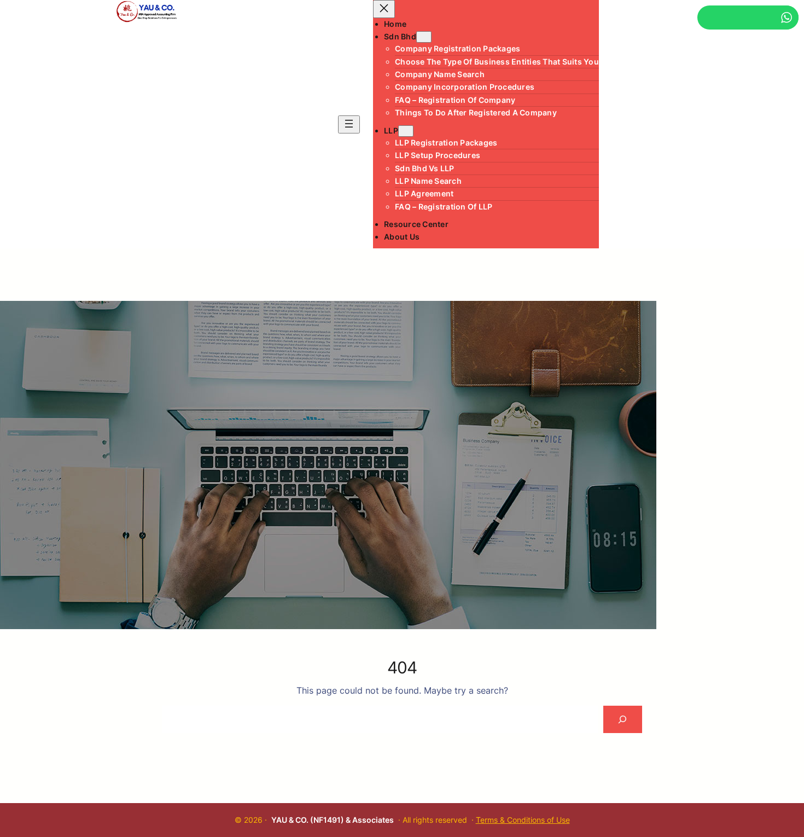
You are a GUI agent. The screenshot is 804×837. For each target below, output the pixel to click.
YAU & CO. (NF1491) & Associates (332, 819)
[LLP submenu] (405, 131)
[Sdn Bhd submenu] (424, 37)
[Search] (622, 719)
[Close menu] (384, 9)
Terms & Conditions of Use (523, 819)
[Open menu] (349, 124)
